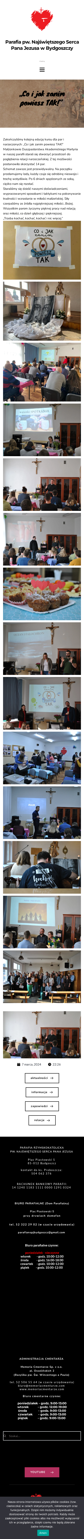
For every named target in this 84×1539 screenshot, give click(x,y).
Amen (43, 1532)
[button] (42, 250)
